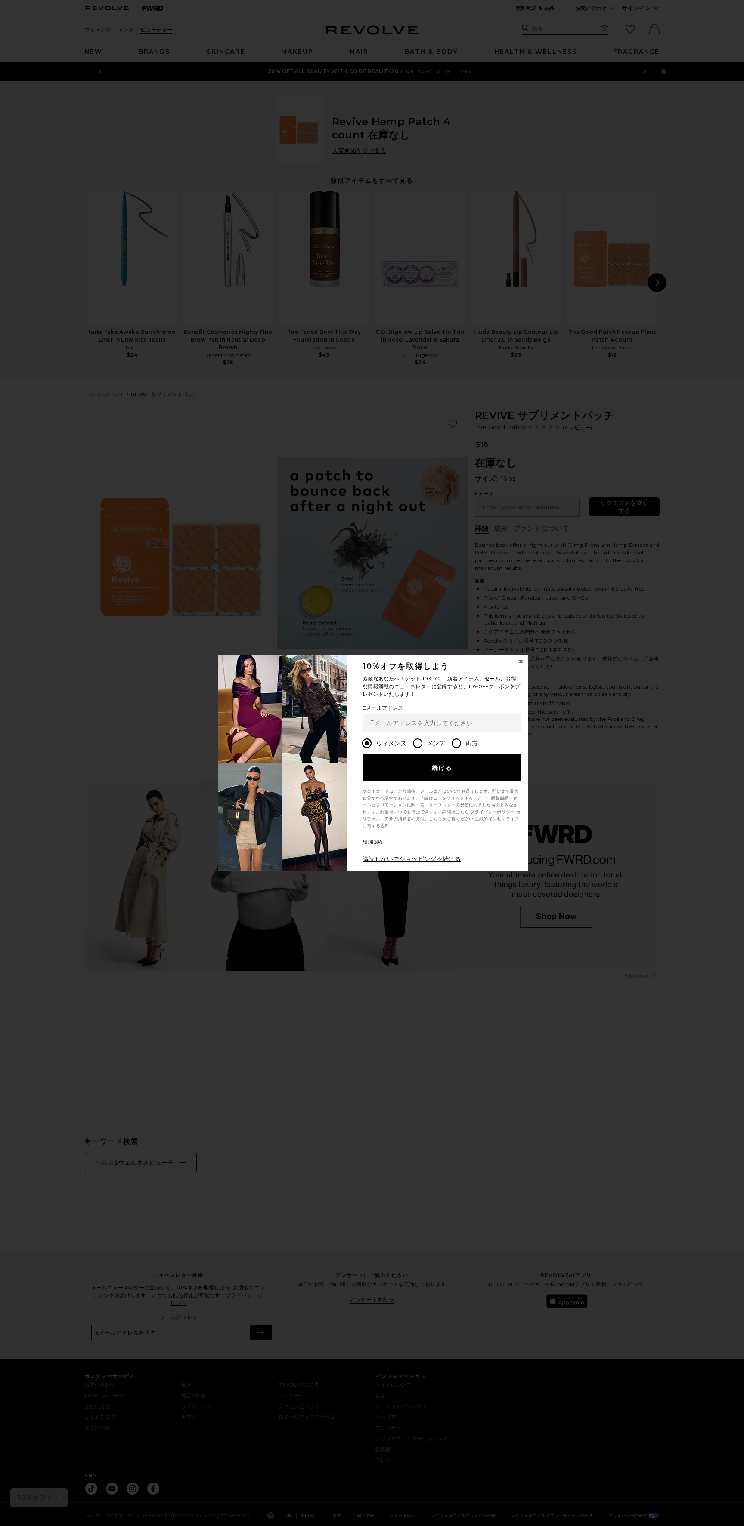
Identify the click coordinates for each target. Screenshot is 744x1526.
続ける (442, 768)
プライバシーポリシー (492, 812)
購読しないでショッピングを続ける (412, 859)
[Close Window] (521, 661)
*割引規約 (373, 842)
